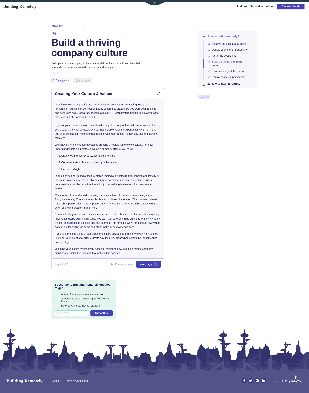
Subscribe (256, 6)
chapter (58, 26)
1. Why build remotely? (223, 36)
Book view (64, 80)
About (270, 6)
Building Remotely (20, 6)
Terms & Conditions (76, 380)
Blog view (84, 80)
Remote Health (291, 6)
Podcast (242, 6)
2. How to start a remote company (223, 85)
